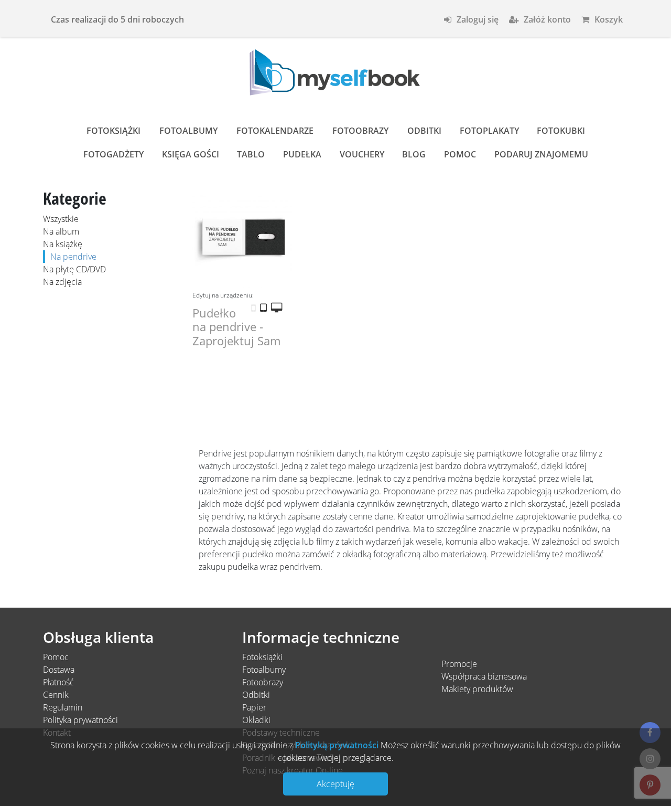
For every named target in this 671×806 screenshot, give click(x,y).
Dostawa (58, 669)
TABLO (251, 154)
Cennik (56, 695)
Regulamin (62, 707)
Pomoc (56, 657)
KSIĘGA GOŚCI (190, 154)
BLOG (414, 154)
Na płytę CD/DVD (74, 269)
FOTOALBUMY (188, 130)
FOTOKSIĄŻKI (113, 130)
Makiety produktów (477, 689)
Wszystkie (61, 219)
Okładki (256, 720)
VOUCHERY (362, 154)
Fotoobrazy (262, 682)
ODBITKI (424, 130)
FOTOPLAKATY (489, 130)
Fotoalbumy (264, 669)
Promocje (459, 664)
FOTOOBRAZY (360, 130)
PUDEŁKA (302, 154)
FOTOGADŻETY (113, 154)
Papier (254, 707)
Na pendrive (73, 256)
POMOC (460, 154)
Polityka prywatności (80, 720)
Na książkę (62, 244)
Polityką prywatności (335, 745)
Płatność (58, 682)
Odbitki (256, 695)
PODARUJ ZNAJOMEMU (541, 154)
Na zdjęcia (62, 282)
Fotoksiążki (262, 657)
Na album (61, 231)
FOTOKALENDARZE (274, 130)
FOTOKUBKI (561, 130)
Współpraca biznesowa (484, 676)
